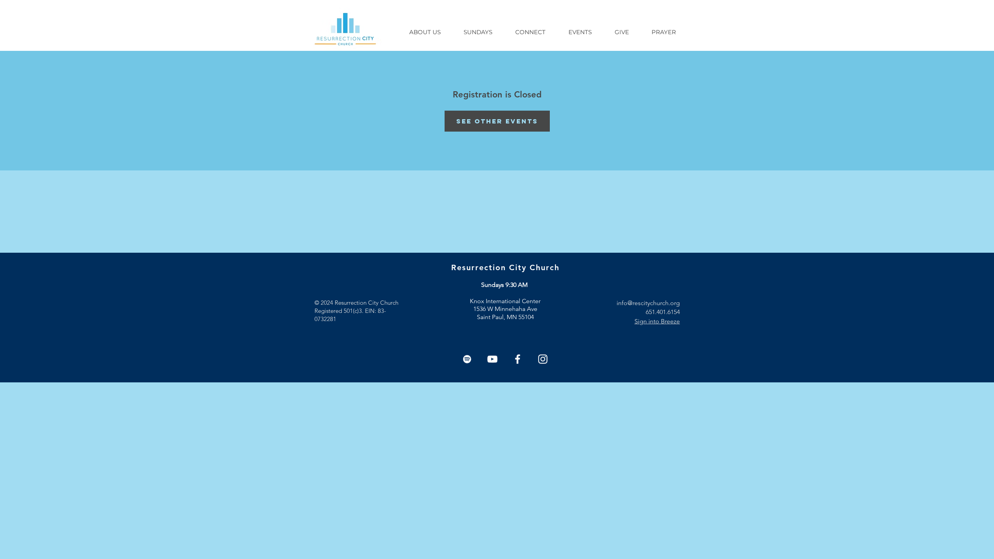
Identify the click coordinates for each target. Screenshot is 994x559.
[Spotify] (467, 359)
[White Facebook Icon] (517, 359)
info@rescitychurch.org (648, 303)
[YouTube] (492, 359)
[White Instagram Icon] (543, 359)
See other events (497, 121)
